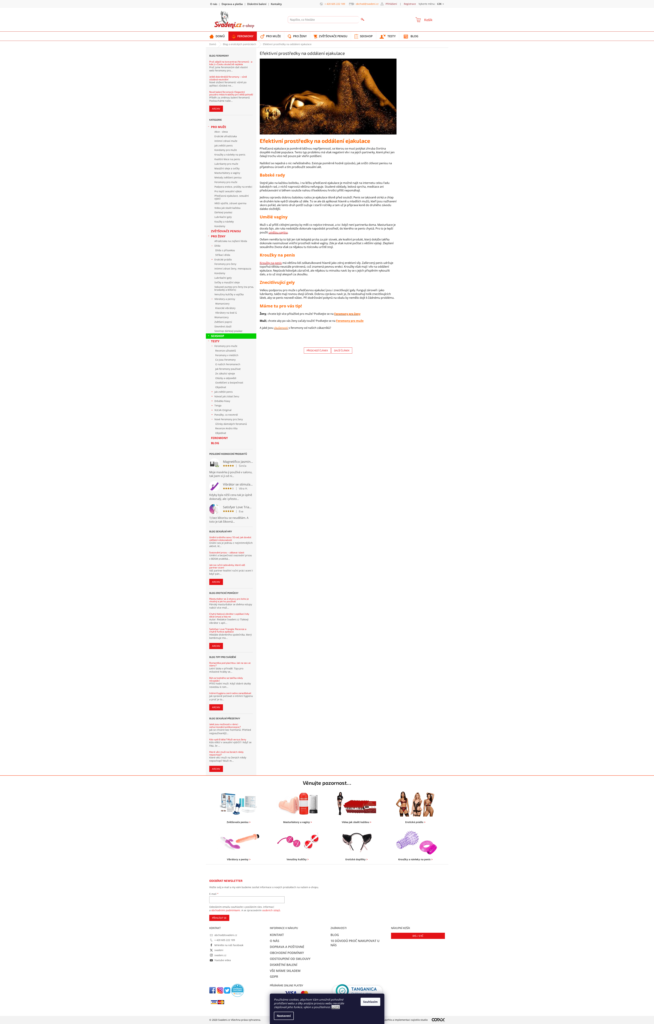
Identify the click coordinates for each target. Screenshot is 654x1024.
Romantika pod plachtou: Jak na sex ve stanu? (230, 664)
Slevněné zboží (223, 326)
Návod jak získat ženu (226, 396)
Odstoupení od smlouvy (290, 959)
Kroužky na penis (271, 263)
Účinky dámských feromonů (231, 424)
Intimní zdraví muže (225, 141)
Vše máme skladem (285, 971)
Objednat (220, 387)
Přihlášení (391, 3)
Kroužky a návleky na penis (229, 154)
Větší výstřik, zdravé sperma (230, 203)
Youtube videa (222, 960)
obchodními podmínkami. (226, 910)
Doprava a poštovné (287, 947)
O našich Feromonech (227, 364)
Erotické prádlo (223, 259)
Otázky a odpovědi (225, 378)
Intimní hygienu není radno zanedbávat (230, 693)
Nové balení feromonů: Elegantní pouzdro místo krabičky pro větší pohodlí (231, 93)
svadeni (218, 950)
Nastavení (284, 1016)
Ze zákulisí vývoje (225, 373)
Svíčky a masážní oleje (227, 282)
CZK (439, 3)
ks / (417, 935)
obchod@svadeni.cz (225, 935)
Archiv (216, 108)
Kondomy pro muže (225, 150)
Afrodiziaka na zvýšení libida (230, 241)
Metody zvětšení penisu (228, 177)
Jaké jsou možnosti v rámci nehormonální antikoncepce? (225, 725)
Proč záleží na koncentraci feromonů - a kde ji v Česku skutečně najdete (230, 63)
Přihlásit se (219, 917)
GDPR (335, 1007)
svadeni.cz (220, 955)
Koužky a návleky (224, 221)
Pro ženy (218, 236)
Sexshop (217, 336)
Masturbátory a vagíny (227, 172)
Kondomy (219, 226)
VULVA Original (223, 410)
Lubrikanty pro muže (226, 163)
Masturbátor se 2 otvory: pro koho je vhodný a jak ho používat (229, 600)
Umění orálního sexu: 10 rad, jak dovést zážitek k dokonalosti (230, 538)
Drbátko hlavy (222, 401)
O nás (213, 4)
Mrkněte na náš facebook (228, 945)
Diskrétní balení (256, 4)
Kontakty (276, 4)
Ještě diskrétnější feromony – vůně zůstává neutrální (228, 78)
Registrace (410, 3)
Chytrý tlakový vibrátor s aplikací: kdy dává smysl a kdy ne (229, 615)
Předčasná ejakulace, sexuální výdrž (231, 197)
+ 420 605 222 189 (224, 940)
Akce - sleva (221, 131)
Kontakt (277, 935)
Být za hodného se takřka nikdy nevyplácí (226, 679)
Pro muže (218, 127)
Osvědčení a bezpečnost (229, 382)
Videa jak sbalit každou (227, 208)
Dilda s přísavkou (225, 250)
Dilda (217, 245)
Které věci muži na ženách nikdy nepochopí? (226, 753)
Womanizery (222, 303)
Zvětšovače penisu (226, 231)
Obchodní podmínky (287, 953)
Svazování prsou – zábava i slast (226, 552)
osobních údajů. (271, 910)
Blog (215, 443)
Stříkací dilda (222, 255)
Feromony (219, 438)
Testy (215, 341)
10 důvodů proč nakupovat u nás (355, 943)
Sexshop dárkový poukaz (228, 331)
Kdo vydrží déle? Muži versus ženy (227, 739)
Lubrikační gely (223, 217)
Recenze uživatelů (225, 350)
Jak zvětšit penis (223, 145)
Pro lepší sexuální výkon (228, 191)
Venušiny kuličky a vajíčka (229, 294)
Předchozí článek (317, 350)
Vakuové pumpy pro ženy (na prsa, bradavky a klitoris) (234, 288)
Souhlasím (370, 1002)
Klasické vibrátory (225, 308)
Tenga (217, 405)
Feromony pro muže (225, 182)
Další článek (341, 350)
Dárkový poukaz (223, 212)
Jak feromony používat (228, 368)
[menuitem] (217, 36)
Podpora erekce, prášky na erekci (233, 186)
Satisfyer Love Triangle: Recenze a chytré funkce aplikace (227, 630)
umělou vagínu (278, 232)
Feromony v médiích (226, 355)
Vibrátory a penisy (224, 299)
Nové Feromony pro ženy (228, 419)
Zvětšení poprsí (223, 322)
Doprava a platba (232, 4)
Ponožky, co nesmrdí (226, 414)
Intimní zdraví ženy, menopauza (232, 268)
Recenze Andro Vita (226, 428)
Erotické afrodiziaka (225, 136)
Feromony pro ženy (225, 264)
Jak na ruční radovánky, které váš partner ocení (227, 566)
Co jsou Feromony (225, 359)
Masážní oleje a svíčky (227, 168)
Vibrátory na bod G (226, 312)
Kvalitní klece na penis (227, 159)
